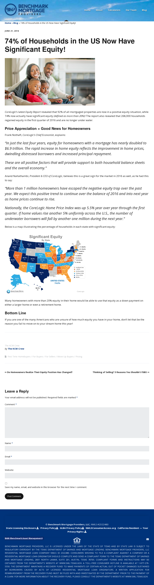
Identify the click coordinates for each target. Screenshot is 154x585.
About (99, 10)
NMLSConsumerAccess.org (101, 527)
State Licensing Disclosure (21, 527)
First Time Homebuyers (19, 356)
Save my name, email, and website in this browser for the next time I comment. (46, 487)
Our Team (131, 10)
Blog (144, 10)
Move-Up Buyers (65, 356)
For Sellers (50, 356)
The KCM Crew (16, 348)
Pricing (79, 356)
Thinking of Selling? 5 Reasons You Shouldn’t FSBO (120, 372)
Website (9, 469)
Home (87, 10)
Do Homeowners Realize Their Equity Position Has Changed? (39, 372)
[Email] (147, 539)
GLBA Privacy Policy (71, 527)
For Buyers (37, 356)
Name (9, 443)
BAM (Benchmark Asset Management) (24, 538)
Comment (11, 404)
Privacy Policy (48, 527)
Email (8, 456)
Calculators (114, 10)
